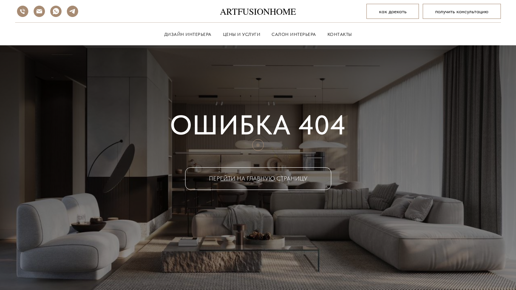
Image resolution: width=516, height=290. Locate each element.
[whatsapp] (56, 11)
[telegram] (72, 11)
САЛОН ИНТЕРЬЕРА (294, 34)
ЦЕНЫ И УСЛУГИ (242, 34)
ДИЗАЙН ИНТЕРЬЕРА (188, 34)
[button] (462, 11)
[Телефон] (22, 11)
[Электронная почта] (39, 11)
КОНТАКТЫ (340, 34)
